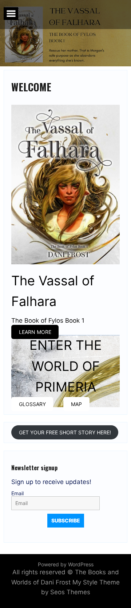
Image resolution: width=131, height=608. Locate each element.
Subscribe (65, 520)
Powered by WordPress (66, 564)
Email (17, 493)
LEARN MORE (35, 332)
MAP (76, 404)
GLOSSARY (32, 404)
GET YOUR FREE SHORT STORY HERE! (65, 432)
